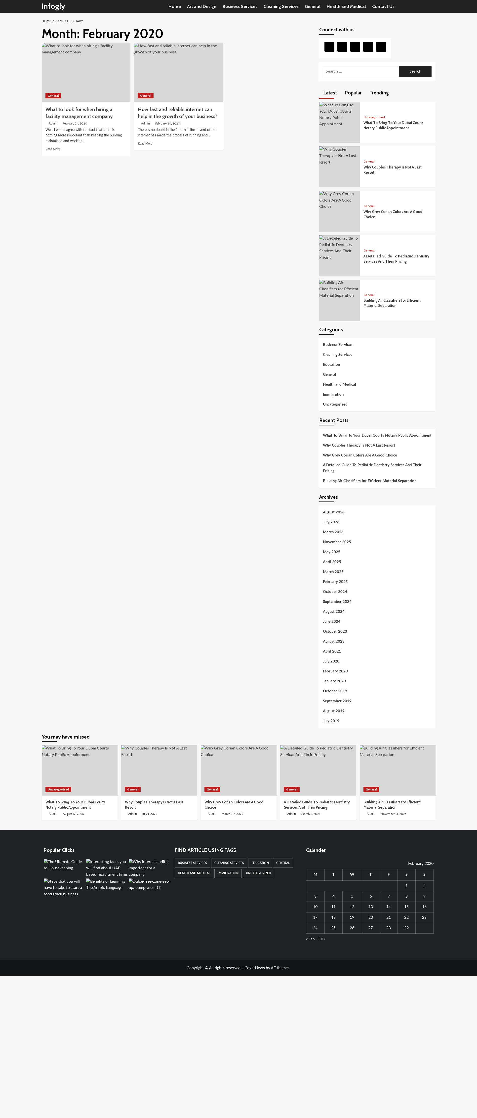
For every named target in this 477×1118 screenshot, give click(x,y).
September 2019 (337, 701)
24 (315, 928)
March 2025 (333, 572)
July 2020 (331, 661)
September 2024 (337, 602)
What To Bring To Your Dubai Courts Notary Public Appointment (377, 435)
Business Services (240, 6)
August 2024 (334, 612)
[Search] (432, 6)
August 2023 (334, 641)
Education (331, 365)
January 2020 (334, 681)
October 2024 (335, 592)
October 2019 (335, 691)
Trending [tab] (378, 93)
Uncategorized (374, 117)
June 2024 (331, 621)
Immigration (333, 394)
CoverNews (254, 968)
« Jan (310, 939)
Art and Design (201, 6)
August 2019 (334, 711)
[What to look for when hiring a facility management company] (86, 72)
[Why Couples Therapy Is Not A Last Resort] (339, 156)
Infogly (53, 6)
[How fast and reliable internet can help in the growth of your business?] (178, 72)
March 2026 (333, 532)
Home (174, 6)
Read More (52, 149)
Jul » (321, 939)
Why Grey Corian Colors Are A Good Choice (360, 455)
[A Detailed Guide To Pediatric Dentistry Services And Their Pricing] (339, 248)
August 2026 (334, 512)
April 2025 (332, 562)
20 (370, 917)
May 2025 (331, 552)
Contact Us (383, 6)
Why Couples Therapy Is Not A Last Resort (359, 445)
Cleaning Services (281, 6)
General (312, 6)
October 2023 (335, 631)
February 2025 (335, 582)
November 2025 (337, 542)
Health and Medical (346, 6)
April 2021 (332, 651)
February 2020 (335, 671)
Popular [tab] (352, 93)
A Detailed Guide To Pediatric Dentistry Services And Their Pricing (372, 468)
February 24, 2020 (75, 123)
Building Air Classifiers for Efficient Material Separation (369, 481)
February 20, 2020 (167, 123)
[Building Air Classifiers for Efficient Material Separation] (339, 289)
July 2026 (331, 522)
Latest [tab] (329, 93)
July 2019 (331, 721)
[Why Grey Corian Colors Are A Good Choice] (339, 200)
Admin (53, 123)
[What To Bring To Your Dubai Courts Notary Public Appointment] (339, 115)
